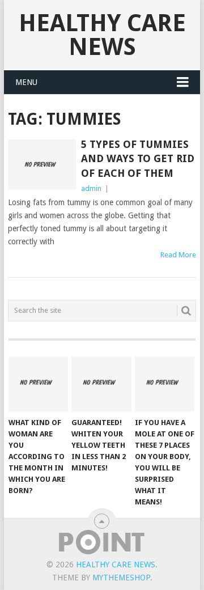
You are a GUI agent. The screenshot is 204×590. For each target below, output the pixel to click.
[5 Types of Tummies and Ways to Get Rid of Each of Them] (41, 164)
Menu (26, 82)
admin (91, 188)
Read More (178, 255)
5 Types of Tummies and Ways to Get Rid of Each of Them (137, 158)
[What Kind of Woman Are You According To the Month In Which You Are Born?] (38, 384)
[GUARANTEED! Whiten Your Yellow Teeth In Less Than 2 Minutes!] (101, 384)
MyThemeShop (121, 577)
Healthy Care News (102, 35)
